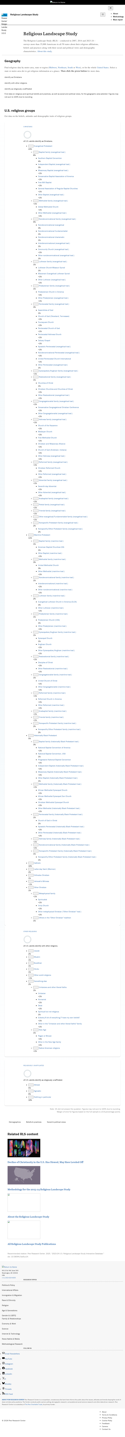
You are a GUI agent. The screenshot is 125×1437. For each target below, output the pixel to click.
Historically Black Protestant (45, 735)
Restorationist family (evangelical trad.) (55, 377)
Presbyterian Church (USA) (49, 620)
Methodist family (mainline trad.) (52, 559)
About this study (44, 51)
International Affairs (10, 1290)
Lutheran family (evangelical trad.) (53, 261)
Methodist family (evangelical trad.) (53, 200)
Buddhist (38, 963)
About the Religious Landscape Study (28, 1216)
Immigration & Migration (12, 1295)
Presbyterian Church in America (51, 292)
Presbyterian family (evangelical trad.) (54, 285)
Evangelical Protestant (43, 146)
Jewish (37, 951)
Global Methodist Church (48, 207)
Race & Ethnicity (9, 1300)
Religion (5, 1305)
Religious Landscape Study (24, 14)
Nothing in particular (42, 1097)
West (78, 67)
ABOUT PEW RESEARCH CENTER (13, 1400)
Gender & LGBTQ (9, 1315)
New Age (42, 1029)
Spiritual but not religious (48, 1011)
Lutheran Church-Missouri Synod (51, 267)
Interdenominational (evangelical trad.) (54, 243)
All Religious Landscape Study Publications (32, 1244)
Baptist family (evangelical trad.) (52, 152)
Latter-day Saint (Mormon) (45, 869)
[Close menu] (110, 8)
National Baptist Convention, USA (52, 753)
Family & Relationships (11, 1318)
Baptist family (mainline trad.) (51, 541)
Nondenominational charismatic (51, 237)
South (70, 67)
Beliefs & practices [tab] (33, 1122)
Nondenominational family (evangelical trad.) (57, 219)
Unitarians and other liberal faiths (53, 987)
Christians (27, 127)
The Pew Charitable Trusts (33, 1404)
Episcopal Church (45, 638)
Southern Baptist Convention (50, 158)
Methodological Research (12, 1344)
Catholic (37, 863)
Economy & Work (9, 1323)
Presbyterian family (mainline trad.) (53, 614)
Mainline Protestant (42, 535)
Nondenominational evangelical (51, 225)
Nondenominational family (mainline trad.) (56, 577)
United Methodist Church (48, 565)
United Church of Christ (47, 680)
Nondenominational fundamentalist (53, 231)
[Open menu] (102, 15)
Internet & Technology (11, 1333)
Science (5, 1328)
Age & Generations (9, 1310)
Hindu (36, 969)
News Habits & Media (11, 1339)
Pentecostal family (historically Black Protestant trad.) (61, 814)
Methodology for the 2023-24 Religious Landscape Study (39, 1189)
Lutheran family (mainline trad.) (52, 595)
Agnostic (37, 1091)
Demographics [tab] (15, 1122)
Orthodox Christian (41, 875)
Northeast (62, 67)
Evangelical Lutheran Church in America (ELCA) (57, 602)
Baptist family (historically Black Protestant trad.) (59, 741)
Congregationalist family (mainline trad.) (55, 674)
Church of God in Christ (47, 820)
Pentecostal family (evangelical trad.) (54, 304)
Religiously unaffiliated (33, 1065)
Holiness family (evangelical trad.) (53, 419)
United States (103, 67)
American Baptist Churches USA (51, 547)
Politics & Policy (8, 1285)
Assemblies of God (45, 310)
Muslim (37, 957)
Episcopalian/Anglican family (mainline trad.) (57, 632)
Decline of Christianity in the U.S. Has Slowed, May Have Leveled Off (45, 1162)
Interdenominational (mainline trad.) (53, 583)
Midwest (53, 67)
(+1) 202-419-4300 (9, 1278)
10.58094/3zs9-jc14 (19, 1256)
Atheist (37, 1085)
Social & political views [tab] (56, 1122)
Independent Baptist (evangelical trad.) (54, 164)
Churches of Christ (45, 383)
